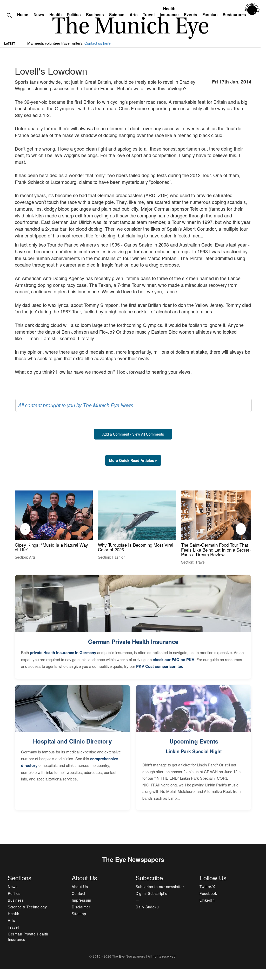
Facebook (208, 893)
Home (22, 14)
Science (116, 14)
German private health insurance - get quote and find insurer (75, 43)
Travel (149, 14)
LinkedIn (207, 900)
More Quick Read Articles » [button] (133, 460)
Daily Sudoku (147, 906)
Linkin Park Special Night (194, 751)
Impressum (81, 900)
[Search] (9, 15)
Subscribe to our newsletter (160, 886)
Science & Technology (27, 906)
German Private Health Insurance (133, 641)
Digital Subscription (153, 893)
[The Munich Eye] (252, 9)
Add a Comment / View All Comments (133, 434)
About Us (80, 886)
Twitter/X (207, 886)
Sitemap (79, 913)
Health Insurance (169, 11)
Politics (74, 14)
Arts (134, 14)
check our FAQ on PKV (173, 659)
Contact (78, 893)
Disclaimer (81, 906)
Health (55, 14)
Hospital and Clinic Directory (72, 741)
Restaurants (234, 14)
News (39, 14)
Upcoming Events (193, 741)
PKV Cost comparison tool (160, 666)
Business (95, 14)
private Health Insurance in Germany (63, 652)
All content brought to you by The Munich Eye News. (76, 405)
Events (190, 14)
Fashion (209, 14)
